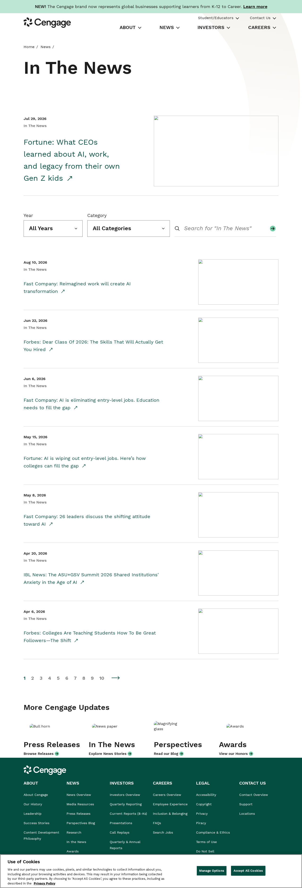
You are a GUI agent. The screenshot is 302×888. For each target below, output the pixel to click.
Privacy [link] (202, 813)
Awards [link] (73, 851)
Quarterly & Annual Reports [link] (125, 845)
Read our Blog (166, 754)
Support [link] (246, 804)
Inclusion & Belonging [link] (170, 813)
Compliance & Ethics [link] (213, 832)
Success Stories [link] (36, 823)
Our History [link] (33, 804)
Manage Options (211, 870)
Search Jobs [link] (163, 832)
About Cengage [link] (36, 795)
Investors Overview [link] (125, 795)
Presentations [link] (121, 823)
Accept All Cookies (248, 870)
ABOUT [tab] (128, 27)
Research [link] (74, 832)
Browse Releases (39, 754)
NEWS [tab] (166, 27)
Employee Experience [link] (170, 804)
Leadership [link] (33, 813)
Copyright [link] (204, 804)
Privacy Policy (44, 883)
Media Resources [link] (80, 804)
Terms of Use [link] (206, 842)
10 (101, 678)
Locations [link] (247, 813)
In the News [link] (76, 842)
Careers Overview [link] (167, 795)
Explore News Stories (107, 754)
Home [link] (29, 47)
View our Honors (233, 754)
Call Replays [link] (119, 832)
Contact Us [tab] (260, 18)
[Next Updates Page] (116, 677)
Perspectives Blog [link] (81, 823)
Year (28, 215)
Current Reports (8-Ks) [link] (128, 813)
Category (97, 215)
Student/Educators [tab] (215, 18)
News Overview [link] (79, 795)
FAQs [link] (157, 823)
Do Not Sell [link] (205, 851)
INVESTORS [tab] (210, 27)
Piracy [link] (201, 823)
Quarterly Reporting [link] (126, 804)
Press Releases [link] (78, 813)
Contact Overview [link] (253, 795)
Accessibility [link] (206, 795)
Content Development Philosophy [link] (41, 835)
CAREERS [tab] (259, 27)
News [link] (45, 47)
